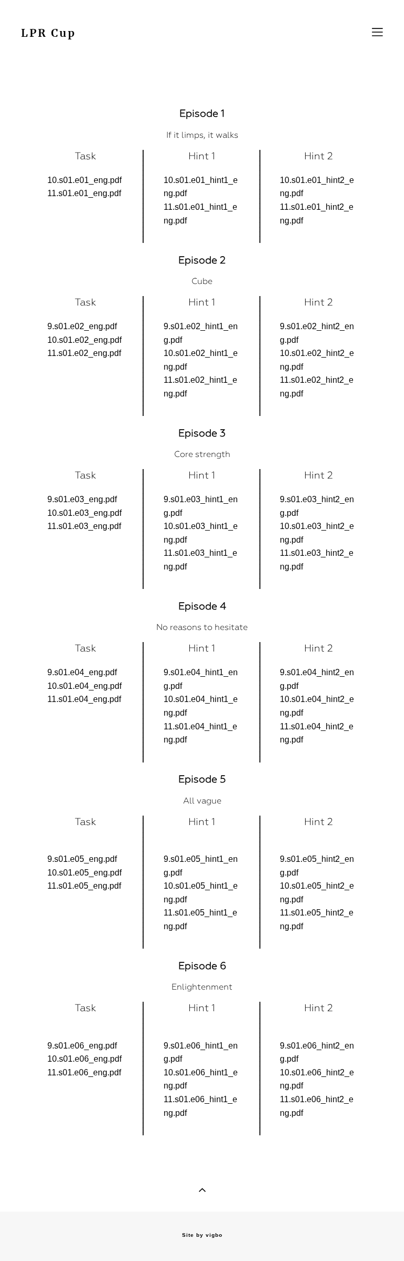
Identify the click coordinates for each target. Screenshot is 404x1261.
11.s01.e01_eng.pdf (84, 193)
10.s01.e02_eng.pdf (84, 339)
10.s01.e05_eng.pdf (84, 872)
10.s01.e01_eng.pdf (84, 180)
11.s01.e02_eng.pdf (84, 353)
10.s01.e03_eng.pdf (84, 513)
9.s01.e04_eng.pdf (82, 672)
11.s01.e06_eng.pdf (84, 1072)
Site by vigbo (202, 1235)
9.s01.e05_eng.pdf (82, 859)
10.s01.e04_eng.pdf (84, 686)
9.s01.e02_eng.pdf (82, 326)
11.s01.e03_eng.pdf (84, 526)
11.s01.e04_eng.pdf (84, 699)
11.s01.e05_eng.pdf (84, 885)
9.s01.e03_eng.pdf (82, 499)
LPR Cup (48, 33)
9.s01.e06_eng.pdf (82, 1045)
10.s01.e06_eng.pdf (84, 1058)
